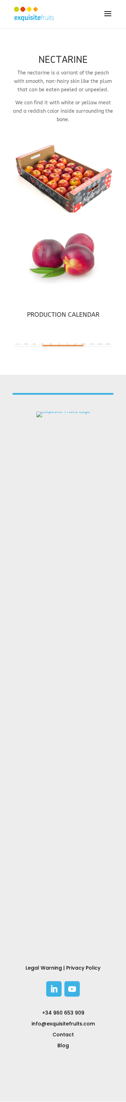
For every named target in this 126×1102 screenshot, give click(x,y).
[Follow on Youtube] (72, 989)
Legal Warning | (46, 967)
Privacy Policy (83, 967)
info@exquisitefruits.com (63, 1023)
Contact (63, 1034)
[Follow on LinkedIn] (54, 989)
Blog (63, 1045)
